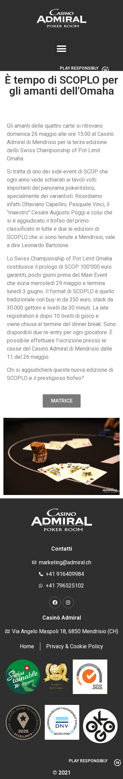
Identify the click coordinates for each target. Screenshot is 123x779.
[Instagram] (68, 602)
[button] (61, 48)
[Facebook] (55, 602)
